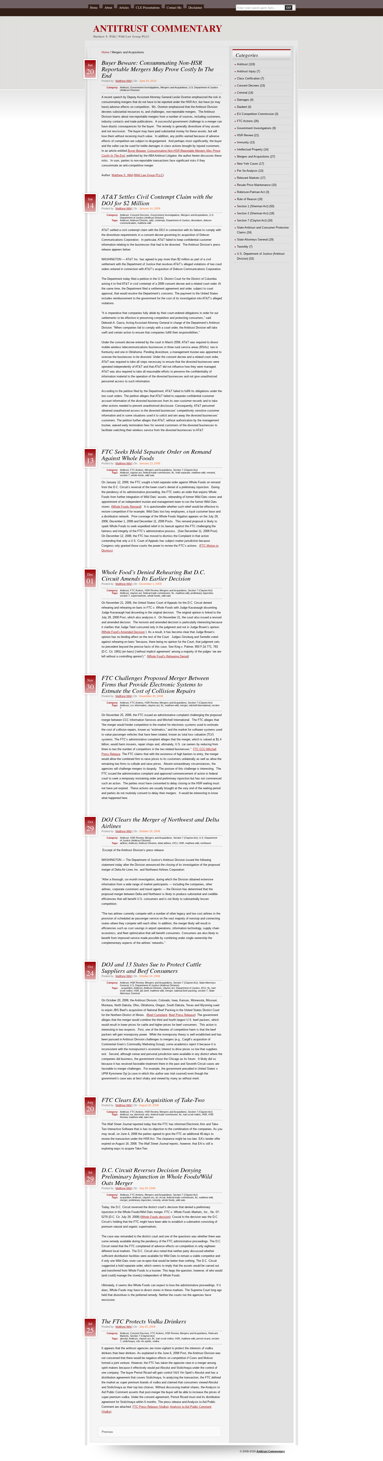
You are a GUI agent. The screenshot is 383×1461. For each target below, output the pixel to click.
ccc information (138, 705)
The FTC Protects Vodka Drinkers (144, 1321)
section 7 (125, 475)
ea (131, 1114)
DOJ (175, 843)
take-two (148, 1117)
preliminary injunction (202, 593)
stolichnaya (129, 1341)
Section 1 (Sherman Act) (252, 206)
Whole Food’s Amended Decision (123, 632)
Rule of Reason (247, 199)
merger (184, 705)
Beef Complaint (157, 1015)
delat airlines (164, 843)
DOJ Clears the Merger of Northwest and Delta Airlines (160, 822)
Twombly (242, 246)
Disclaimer (195, 7)
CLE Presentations (148, 7)
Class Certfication (248, 78)
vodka (155, 1341)
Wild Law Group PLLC (149, 175)
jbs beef (144, 990)
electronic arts (141, 1114)
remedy (156, 1200)
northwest (205, 843)
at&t (151, 220)
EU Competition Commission (255, 114)
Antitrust (124, 87)
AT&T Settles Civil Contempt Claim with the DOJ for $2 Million (157, 199)
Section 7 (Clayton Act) (185, 470)
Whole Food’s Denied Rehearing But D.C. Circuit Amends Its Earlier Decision (153, 575)
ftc (173, 472)
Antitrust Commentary (270, 1451)
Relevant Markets (248, 177)
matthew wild (144, 223)
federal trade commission (156, 472)
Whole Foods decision (155, 1216)
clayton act (136, 472)
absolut (124, 1338)
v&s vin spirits (143, 1341)
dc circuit (160, 1197)
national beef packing (185, 990)
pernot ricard (203, 1338)
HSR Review (151, 590)
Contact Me (174, 7)
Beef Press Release (182, 1015)
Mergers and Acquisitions (174, 87)
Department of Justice (178, 220)
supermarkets (138, 595)
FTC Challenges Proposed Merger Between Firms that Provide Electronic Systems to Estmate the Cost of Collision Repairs (155, 684)
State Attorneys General (252, 239)
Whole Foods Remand (126, 506)
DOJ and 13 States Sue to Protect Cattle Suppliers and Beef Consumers (151, 967)
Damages (243, 99)
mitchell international (199, 705)
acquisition (127, 988)
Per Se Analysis (247, 170)
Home (94, 7)
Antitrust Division (139, 220)
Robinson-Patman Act (251, 192)
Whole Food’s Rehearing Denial (168, 656)
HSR (181, 843)
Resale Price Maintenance (254, 185)
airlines (123, 843)
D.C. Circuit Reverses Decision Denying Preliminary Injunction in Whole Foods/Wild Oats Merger (157, 1176)
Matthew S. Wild (122, 175)
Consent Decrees (139, 215)
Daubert (242, 106)
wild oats (149, 475)
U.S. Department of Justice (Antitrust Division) (154, 985)
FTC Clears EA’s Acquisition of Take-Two (153, 1099)
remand (211, 472)
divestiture (196, 220)
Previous (107, 1431)
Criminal (242, 92)
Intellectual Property (250, 149)
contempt (160, 220)
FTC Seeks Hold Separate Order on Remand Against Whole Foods (156, 454)
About (108, 7)
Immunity (243, 142)
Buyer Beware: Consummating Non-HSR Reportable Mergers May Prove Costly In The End (158, 68)
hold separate (183, 472)
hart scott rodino (192, 1114)
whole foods (137, 475)
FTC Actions (136, 470)
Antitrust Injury (246, 71)
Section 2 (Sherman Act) (252, 213)
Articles (124, 7)
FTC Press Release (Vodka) (150, 1406)
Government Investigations (144, 87)
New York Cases (247, 163)
